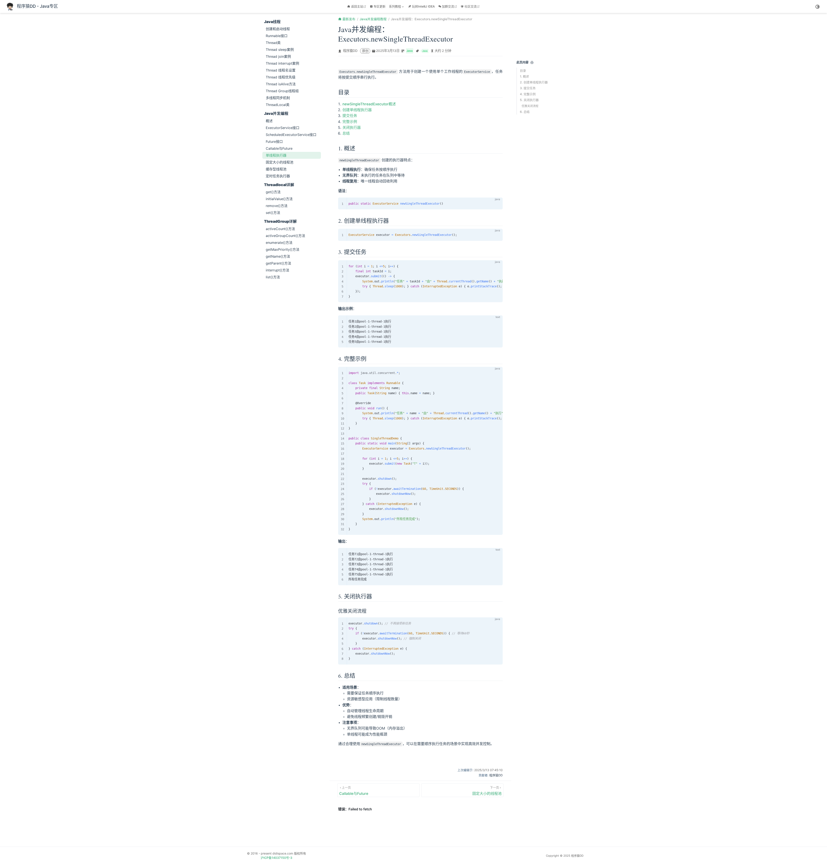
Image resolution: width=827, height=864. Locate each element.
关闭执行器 (351, 127)
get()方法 (273, 192)
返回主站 (359, 6)
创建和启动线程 (278, 29)
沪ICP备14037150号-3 (276, 857)
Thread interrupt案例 (282, 63)
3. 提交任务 (528, 88)
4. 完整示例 (528, 94)
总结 (346, 133)
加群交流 (450, 6)
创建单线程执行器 (357, 110)
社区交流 (473, 6)
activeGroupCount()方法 (285, 236)
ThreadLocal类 (277, 105)
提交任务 (349, 116)
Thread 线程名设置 (280, 70)
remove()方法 (277, 206)
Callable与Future (279, 148)
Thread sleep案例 (280, 49)
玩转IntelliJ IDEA (423, 6)
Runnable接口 (277, 36)
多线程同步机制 (278, 98)
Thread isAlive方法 (281, 84)
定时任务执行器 (278, 176)
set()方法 (273, 212)
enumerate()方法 (279, 242)
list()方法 (273, 277)
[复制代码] (497, 203)
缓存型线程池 (276, 169)
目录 (523, 70)
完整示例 (349, 122)
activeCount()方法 (280, 229)
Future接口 (274, 141)
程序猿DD (350, 51)
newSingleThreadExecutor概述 (369, 104)
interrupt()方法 (277, 270)
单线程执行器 (276, 155)
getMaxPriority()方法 (282, 249)
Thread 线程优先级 (280, 77)
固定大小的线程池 (279, 162)
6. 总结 (525, 112)
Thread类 (273, 42)
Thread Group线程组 (282, 91)
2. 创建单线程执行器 (534, 82)
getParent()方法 (278, 263)
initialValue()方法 (279, 199)
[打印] (532, 62)
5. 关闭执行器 (529, 100)
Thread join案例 (278, 56)
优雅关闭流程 (530, 105)
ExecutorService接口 (282, 128)
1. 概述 (524, 76)
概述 (269, 121)
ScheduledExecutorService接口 (291, 134)
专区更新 (379, 6)
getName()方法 (278, 256)
